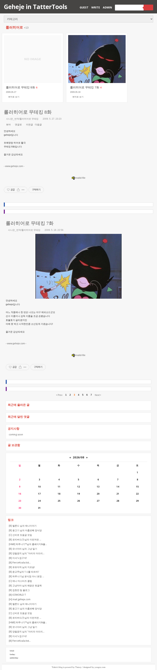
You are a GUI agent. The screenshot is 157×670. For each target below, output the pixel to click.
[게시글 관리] (23, 190)
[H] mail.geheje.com (19, 599)
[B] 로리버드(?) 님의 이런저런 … (25, 539)
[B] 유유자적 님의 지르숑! (22, 567)
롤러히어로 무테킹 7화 (30, 223)
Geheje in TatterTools (35, 6)
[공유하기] (18, 190)
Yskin (54, 667)
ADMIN (107, 7)
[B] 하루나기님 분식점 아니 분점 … (26, 576)
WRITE (95, 7)
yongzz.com (100, 667)
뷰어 (8, 124)
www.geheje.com (14, 166)
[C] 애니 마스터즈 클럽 (20, 581)
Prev (59, 394)
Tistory (78, 667)
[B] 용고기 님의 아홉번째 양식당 (25, 530)
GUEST (84, 7)
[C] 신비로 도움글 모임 (20, 535)
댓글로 (18, 124)
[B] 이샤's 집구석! (18, 558)
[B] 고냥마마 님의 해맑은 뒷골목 (25, 585)
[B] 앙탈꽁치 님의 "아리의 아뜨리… (26, 553)
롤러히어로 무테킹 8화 (28, 112)
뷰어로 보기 (13, 97)
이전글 (29, 124)
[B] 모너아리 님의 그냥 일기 (23, 548)
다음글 (38, 124)
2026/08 (78, 457)
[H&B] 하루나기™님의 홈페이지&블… (28, 544)
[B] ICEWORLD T (17, 594)
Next (98, 394)
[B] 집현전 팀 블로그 (19, 590)
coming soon (16, 434)
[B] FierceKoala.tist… (20, 562)
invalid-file (80, 178)
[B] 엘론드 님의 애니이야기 (23, 525)
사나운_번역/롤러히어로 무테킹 (22, 119)
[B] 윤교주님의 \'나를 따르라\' (24, 571)
